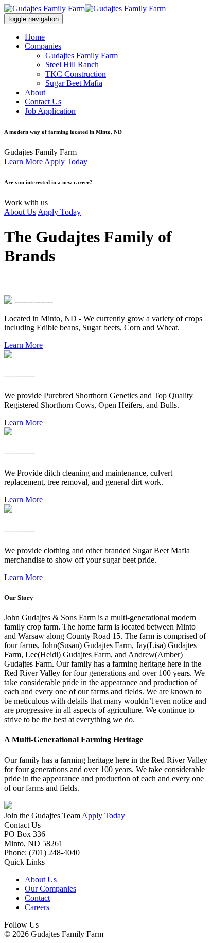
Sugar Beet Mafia (73, 83)
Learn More (23, 161)
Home (35, 36)
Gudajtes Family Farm (81, 55)
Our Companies (50, 888)
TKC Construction (75, 73)
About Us (20, 211)
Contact (37, 898)
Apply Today (65, 161)
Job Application (50, 111)
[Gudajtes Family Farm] (85, 8)
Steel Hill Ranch (72, 64)
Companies (43, 46)
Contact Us (43, 101)
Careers (37, 907)
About (35, 92)
